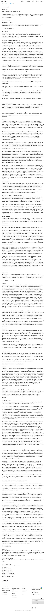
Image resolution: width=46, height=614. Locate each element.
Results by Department (14, 596)
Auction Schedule (5, 588)
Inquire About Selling (15, 592)
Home (3, 3)
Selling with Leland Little (16, 589)
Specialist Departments (24, 589)
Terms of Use (21, 610)
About (37, 1)
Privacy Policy (28, 610)
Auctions (22, 1)
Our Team (24, 592)
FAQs (23, 594)
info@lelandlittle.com (36, 594)
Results (28, 1)
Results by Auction (6, 590)
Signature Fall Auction (10, 3)
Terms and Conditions (4, 593)
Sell (32, 1)
